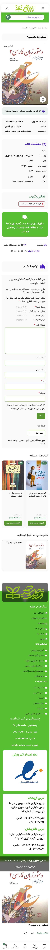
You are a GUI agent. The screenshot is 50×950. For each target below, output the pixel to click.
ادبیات (25, 28)
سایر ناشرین (36, 28)
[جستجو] (8, 17)
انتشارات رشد (39, 613)
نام (43, 381)
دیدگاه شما (39, 325)
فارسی (13, 131)
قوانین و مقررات (38, 618)
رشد (23, 131)
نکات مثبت (40, 357)
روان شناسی (39, 703)
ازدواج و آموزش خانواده (34, 660)
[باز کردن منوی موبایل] (43, 8)
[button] (37, 523)
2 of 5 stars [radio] (23, 307)
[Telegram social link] (12, 251)
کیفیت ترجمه (39, 320)
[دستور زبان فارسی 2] (36, 555)
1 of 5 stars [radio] (25, 307)
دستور (28, 131)
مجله (42, 639)
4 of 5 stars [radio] (19, 307)
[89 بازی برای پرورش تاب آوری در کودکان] (37, 475)
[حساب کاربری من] (7, 8)
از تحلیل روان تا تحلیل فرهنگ (15, 495)
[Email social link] (22, 251)
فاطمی (7, 131)
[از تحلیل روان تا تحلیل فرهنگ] (13, 475)
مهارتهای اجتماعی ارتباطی (33, 671)
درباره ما (41, 633)
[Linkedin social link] (18, 251)
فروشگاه (41, 623)
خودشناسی (39, 676)
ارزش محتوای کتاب (37, 311)
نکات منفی (40, 369)
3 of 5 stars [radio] (21, 307)
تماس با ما (39, 628)
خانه (46, 28)
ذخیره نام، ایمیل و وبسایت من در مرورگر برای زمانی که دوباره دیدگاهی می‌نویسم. (25, 407)
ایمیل (42, 393)
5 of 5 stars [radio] (17, 307)
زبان (19, 131)
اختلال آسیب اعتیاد (36, 655)
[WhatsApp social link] (15, 251)
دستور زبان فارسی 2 (14, 542)
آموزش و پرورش (37, 650)
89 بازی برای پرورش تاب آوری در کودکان (37, 495)
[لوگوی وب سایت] (25, 8)
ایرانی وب (19, 867)
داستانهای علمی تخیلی (34, 666)
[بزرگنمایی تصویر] (43, 99)
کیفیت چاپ (40, 315)
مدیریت (41, 708)
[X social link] (26, 251)
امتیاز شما (40, 307)
